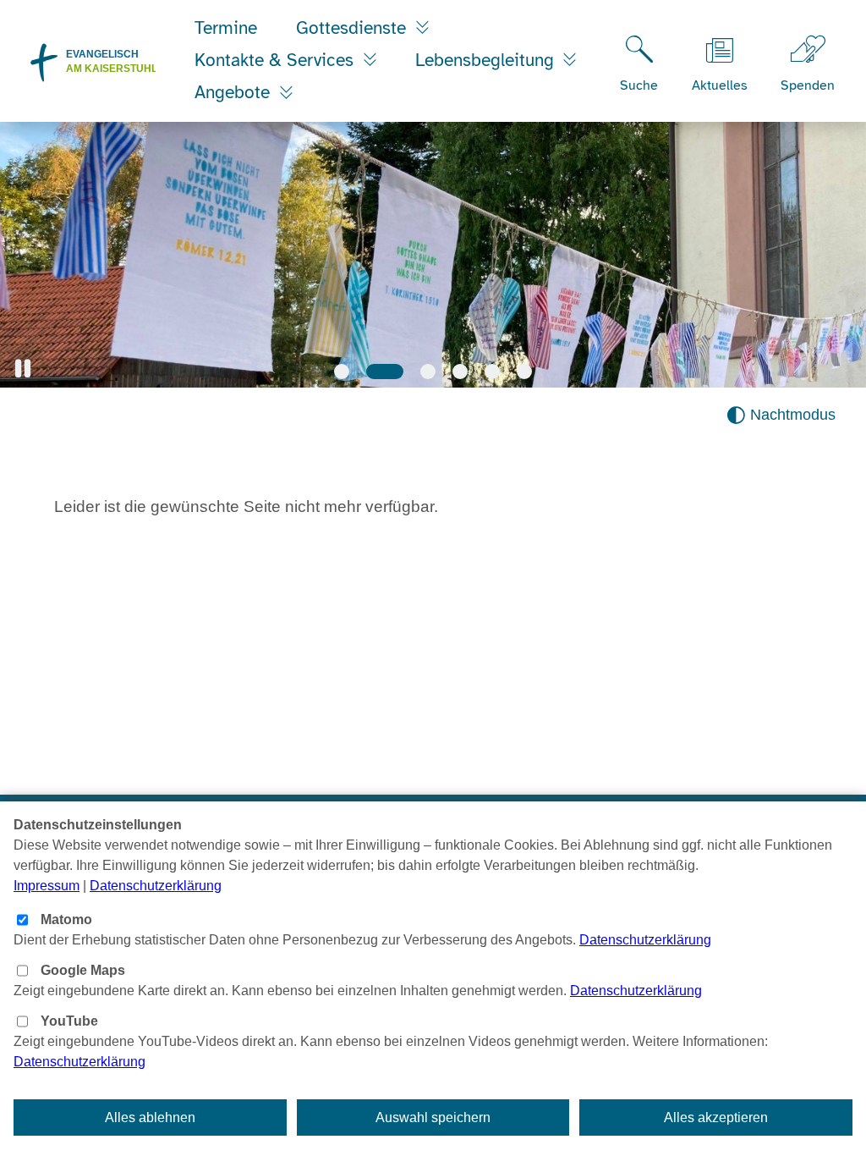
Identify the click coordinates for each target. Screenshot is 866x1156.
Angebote (235, 92)
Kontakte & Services (277, 60)
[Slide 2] (384, 371)
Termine (226, 28)
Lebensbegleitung (487, 60)
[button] (22, 369)
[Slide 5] (492, 371)
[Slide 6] (524, 371)
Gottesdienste (353, 28)
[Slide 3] (428, 371)
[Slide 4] (460, 371)
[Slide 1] (341, 371)
